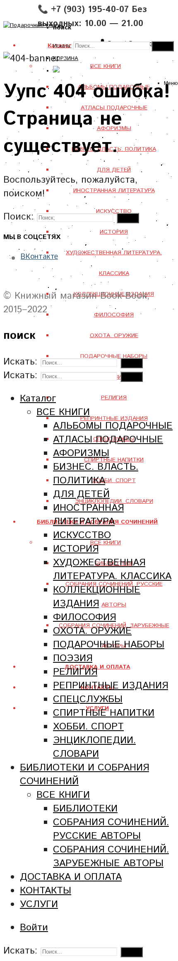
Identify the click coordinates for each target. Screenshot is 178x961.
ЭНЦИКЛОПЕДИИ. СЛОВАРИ (94, 747)
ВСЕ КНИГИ (105, 542)
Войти (34, 927)
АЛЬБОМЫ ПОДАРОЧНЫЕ (113, 426)
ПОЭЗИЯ (72, 658)
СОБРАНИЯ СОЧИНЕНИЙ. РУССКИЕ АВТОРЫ (111, 829)
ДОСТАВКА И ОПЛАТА (71, 877)
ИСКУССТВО (82, 535)
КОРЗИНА (65, 59)
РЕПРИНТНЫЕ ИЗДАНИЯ (114, 418)
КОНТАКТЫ (45, 891)
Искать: (62, 46)
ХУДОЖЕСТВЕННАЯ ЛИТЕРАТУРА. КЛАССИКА (112, 569)
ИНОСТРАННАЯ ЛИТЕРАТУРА (114, 190)
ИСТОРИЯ (114, 232)
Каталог (38, 399)
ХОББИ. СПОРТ (114, 480)
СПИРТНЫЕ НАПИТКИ (114, 460)
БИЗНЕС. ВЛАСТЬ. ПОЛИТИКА (95, 474)
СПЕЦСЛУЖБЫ (88, 699)
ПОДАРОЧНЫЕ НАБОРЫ (108, 645)
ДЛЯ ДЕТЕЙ (114, 170)
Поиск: (18, 217)
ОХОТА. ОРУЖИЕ (114, 335)
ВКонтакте (39, 256)
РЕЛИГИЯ (114, 398)
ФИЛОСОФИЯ (114, 315)
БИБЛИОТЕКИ (85, 809)
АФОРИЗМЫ (81, 453)
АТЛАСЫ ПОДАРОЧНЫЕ (108, 440)
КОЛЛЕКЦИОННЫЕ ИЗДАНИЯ (96, 597)
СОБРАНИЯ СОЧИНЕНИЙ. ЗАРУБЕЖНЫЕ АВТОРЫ (111, 856)
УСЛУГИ (39, 904)
